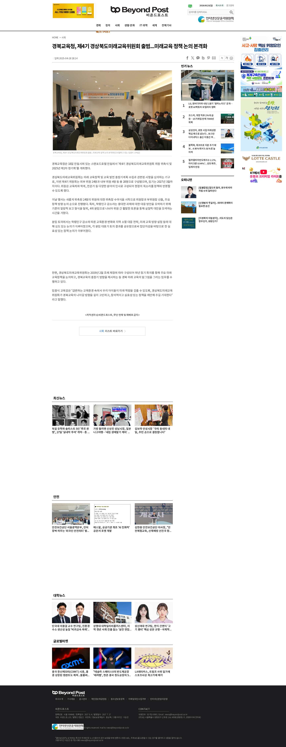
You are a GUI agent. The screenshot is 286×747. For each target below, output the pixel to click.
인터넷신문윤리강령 (159, 699)
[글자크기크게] (226, 58)
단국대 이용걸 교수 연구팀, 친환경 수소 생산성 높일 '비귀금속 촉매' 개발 (71, 628)
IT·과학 (144, 25)
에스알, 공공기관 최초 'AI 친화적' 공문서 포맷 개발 (111, 529)
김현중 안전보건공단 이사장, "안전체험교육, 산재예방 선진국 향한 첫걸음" (153, 529)
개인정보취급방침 (99, 699)
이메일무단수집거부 (137, 699)
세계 (154, 25)
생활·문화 (129, 25)
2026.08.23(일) (206, 5)
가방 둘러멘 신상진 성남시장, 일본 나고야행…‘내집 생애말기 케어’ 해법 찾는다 (112, 430)
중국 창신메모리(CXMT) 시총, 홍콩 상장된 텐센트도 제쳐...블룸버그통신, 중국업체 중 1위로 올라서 (71, 673)
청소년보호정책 (117, 699)
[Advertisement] (112, 249)
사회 (117, 25)
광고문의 (230, 5)
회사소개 (219, 5)
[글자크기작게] (221, 58)
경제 (98, 25)
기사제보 (71, 699)
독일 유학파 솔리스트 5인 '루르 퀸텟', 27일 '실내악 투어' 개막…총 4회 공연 (70, 430)
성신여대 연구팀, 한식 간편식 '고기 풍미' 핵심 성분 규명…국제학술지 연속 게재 (153, 628)
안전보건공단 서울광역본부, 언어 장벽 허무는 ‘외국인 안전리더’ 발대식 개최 (71, 529)
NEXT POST (103, 32)
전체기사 (166, 25)
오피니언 (186, 180)
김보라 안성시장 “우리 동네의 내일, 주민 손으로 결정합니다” (152, 430)
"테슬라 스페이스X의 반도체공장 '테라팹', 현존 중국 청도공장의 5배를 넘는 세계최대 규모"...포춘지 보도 (112, 673)
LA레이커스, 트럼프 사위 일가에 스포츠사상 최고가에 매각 (152, 673)
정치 (107, 25)
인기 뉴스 (187, 66)
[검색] (231, 12)
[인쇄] (231, 58)
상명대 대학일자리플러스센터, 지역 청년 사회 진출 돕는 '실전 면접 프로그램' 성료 (111, 628)
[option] (74, 10)
